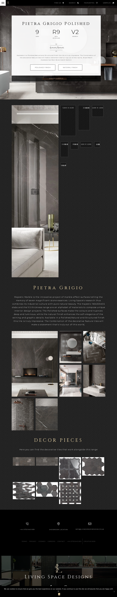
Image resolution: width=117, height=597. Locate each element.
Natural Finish (70, 67)
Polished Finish (43, 67)
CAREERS (51, 541)
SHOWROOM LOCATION (58, 529)
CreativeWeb (89, 541)
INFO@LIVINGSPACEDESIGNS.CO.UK (90, 529)
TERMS (24, 541)
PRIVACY (32, 541)
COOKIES (42, 541)
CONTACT (61, 541)
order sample (56, 78)
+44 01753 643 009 (27, 529)
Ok (59, 594)
